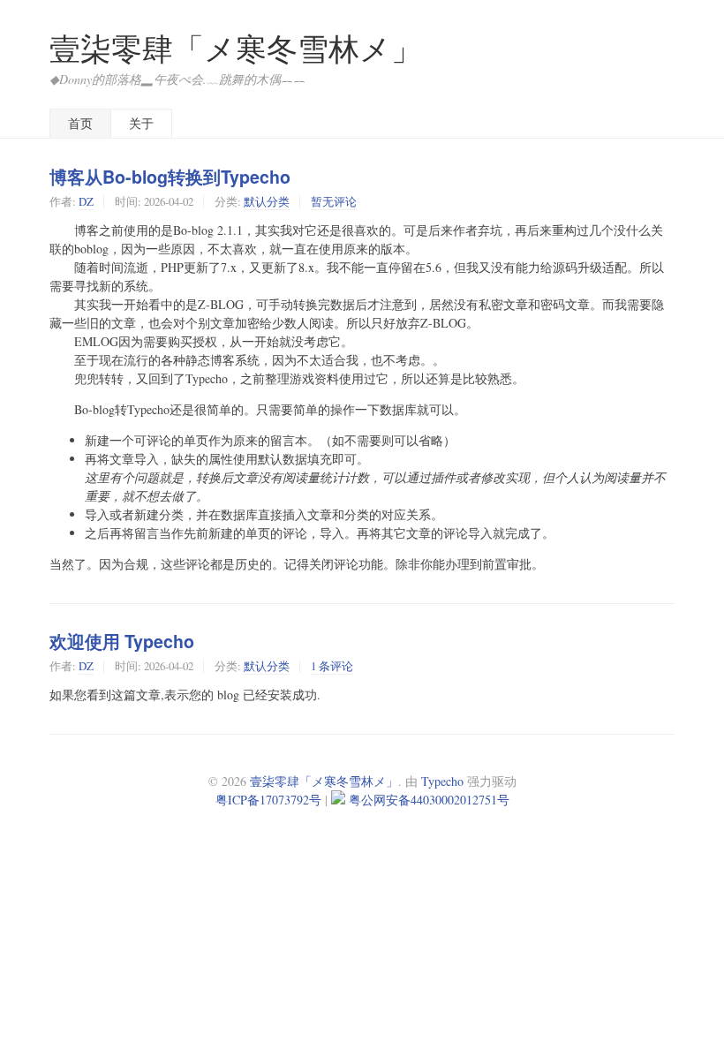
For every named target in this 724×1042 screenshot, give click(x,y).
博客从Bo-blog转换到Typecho (169, 176)
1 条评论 (332, 666)
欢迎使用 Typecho (121, 641)
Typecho (442, 781)
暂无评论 (334, 201)
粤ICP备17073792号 (268, 799)
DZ (86, 201)
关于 (141, 123)
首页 (80, 123)
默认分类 (267, 201)
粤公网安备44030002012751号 (429, 799)
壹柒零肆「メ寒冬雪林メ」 (235, 48)
